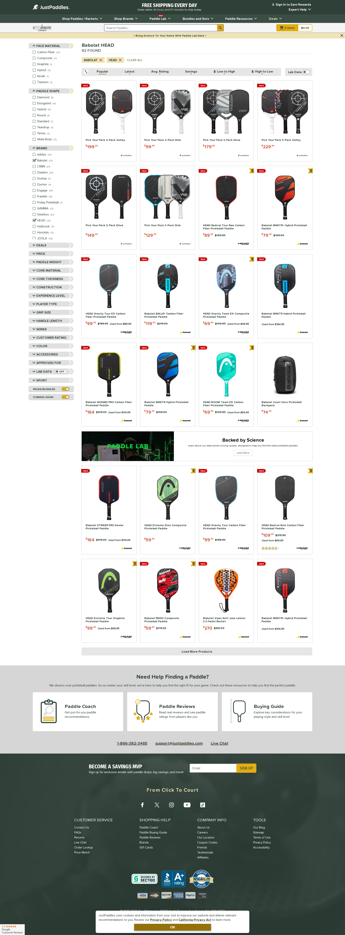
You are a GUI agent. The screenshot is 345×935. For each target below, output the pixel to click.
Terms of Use (262, 837)
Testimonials (205, 852)
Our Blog (259, 827)
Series (41, 329)
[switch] (61, 371)
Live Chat (219, 743)
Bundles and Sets (196, 18)
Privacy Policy (161, 919)
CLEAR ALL (135, 60)
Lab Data (44, 371)
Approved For (48, 362)
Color (41, 346)
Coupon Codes (207, 842)
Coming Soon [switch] (43, 397)
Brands (144, 842)
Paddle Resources (239, 18)
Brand (41, 148)
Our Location (205, 837)
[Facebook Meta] (142, 805)
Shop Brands (123, 18)
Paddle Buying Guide (153, 832)
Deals (273, 18)
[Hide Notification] (342, 35)
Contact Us (81, 827)
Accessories (47, 354)
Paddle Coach (149, 827)
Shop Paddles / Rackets (80, 18)
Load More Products (197, 651)
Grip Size (43, 312)
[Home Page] (51, 7)
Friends (202, 847)
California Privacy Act (194, 919)
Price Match (82, 852)
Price (40, 253)
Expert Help (298, 9)
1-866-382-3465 (132, 743)
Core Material (48, 270)
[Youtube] (187, 805)
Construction (49, 287)
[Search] (220, 27)
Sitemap (258, 832)
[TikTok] (202, 805)
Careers (202, 832)
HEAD (113, 60)
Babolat (91, 60)
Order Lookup (83, 847)
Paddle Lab (158, 17)
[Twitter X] (157, 805)
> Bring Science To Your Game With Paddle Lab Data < (169, 36)
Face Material (48, 45)
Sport (41, 380)
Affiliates (203, 857)
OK (172, 927)
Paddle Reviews (150, 837)
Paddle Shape (47, 91)
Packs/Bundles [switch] (44, 389)
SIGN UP (246, 768)
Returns (79, 837)
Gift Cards (146, 847)
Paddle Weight (49, 262)
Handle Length (49, 320)
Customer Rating (51, 337)
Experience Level (50, 295)
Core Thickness (49, 278)
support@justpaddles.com (179, 743)
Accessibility (261, 847)
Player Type (46, 304)
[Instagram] (171, 805)
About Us (203, 827)
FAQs (77, 832)
